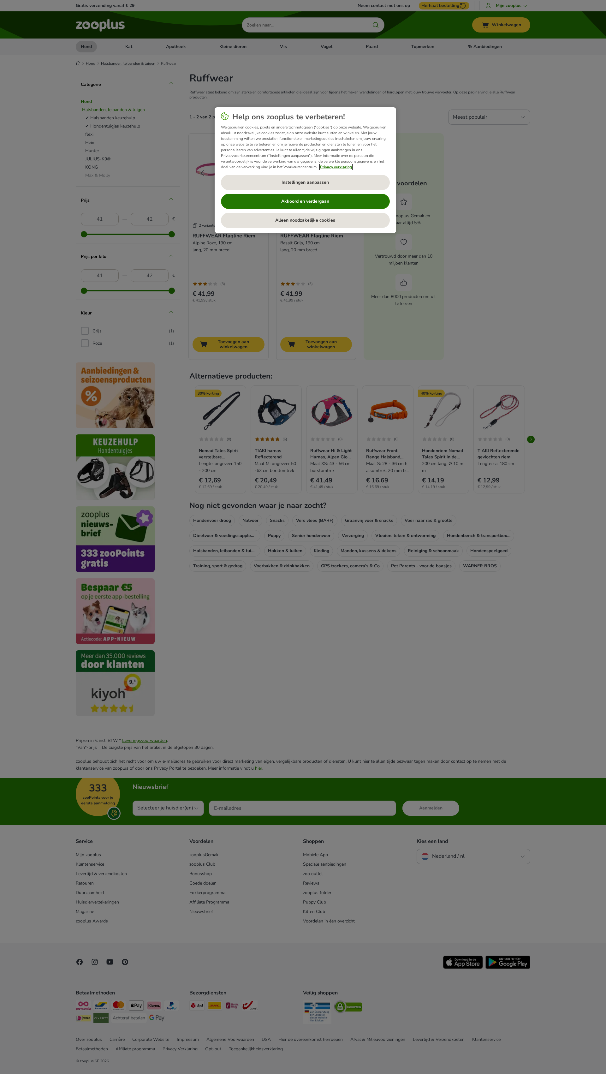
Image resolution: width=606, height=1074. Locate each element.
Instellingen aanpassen (305, 182)
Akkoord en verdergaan (305, 201)
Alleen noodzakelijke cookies (305, 220)
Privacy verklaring (336, 167)
